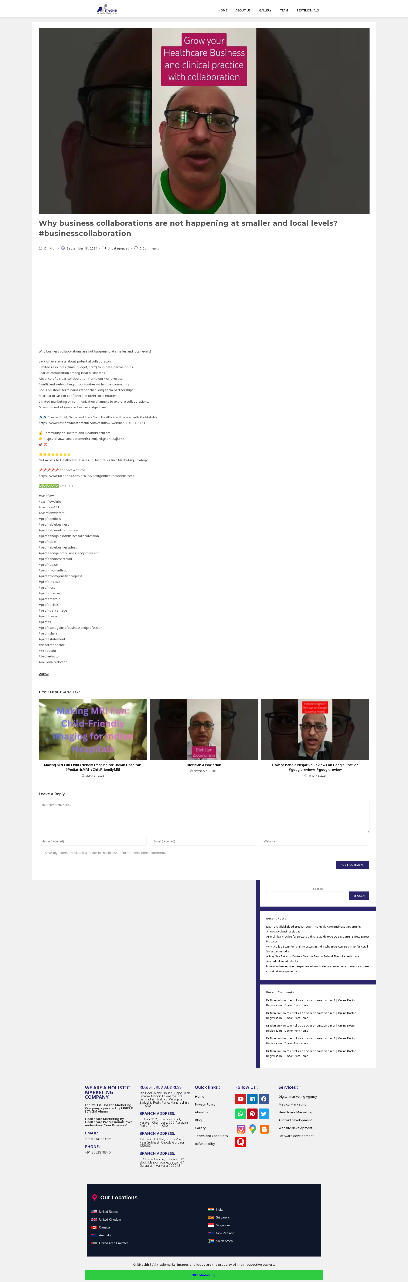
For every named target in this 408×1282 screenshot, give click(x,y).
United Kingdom (110, 1219)
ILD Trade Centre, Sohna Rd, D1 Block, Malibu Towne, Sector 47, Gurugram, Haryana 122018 (162, 1162)
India (219, 1209)
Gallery (265, 10)
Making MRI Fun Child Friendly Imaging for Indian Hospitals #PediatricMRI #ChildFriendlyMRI (93, 767)
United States (108, 1211)
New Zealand (225, 1233)
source (44, 673)
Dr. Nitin (50, 248)
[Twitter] (264, 1114)
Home (222, 10)
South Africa (224, 1241)
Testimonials (307, 10)
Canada (104, 1227)
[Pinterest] (252, 1114)
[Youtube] (240, 1099)
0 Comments (149, 248)
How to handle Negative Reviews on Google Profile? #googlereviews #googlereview (315, 767)
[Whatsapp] (240, 1114)
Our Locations (118, 1197)
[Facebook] (264, 1099)
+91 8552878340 (98, 1152)
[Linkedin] (252, 1099)
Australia (105, 1235)
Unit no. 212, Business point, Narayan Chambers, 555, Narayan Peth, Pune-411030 (163, 1122)
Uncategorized (118, 248)
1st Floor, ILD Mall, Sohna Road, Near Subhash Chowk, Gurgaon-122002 (162, 1142)
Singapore (223, 1225)
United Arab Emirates (114, 1243)
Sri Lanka (222, 1217)
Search (318, 889)
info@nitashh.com (98, 1139)
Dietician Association (204, 765)
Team (284, 10)
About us (243, 10)
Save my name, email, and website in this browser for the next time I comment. (105, 852)
